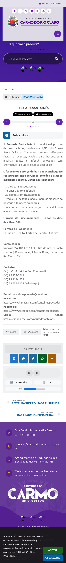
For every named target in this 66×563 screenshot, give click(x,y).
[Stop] (36, 373)
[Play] (29, 373)
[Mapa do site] (43, 11)
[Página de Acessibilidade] (48, 11)
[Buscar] (56, 58)
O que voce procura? (33, 49)
